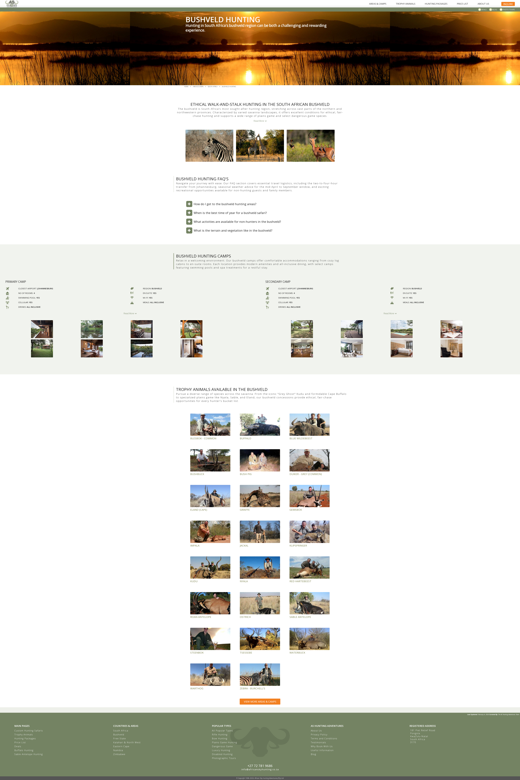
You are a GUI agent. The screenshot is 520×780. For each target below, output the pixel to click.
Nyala (244, 581)
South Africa (212, 86)
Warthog (196, 688)
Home (186, 86)
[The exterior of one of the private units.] (155, 329)
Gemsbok (296, 509)
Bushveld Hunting (229, 86)
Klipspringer (298, 545)
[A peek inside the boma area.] (55, 348)
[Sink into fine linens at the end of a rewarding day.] (415, 348)
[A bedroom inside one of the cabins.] (205, 348)
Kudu (194, 581)
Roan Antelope (200, 617)
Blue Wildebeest (301, 438)
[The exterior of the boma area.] (205, 329)
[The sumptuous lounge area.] (465, 329)
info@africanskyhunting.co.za (260, 769)
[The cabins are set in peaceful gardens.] (105, 329)
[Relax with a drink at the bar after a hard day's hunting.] (315, 348)
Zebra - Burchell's (252, 688)
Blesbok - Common (203, 438)
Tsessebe (246, 652)
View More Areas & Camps (260, 701)
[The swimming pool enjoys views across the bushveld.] (415, 329)
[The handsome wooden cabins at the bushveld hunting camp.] (55, 329)
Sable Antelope (300, 617)
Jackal (244, 545)
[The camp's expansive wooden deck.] (365, 329)
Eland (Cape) (198, 509)
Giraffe (245, 509)
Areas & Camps (198, 86)
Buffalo (245, 438)
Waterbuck (297, 652)
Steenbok (197, 652)
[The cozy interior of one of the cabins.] (105, 348)
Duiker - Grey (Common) (306, 474)
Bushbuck (197, 474)
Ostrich (245, 617)
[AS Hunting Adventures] (12, 4)
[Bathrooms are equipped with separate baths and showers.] (465, 348)
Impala (194, 545)
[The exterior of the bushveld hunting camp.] (315, 329)
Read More (259, 121)
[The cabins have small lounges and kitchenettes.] (155, 348)
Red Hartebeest (300, 581)
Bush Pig (246, 474)
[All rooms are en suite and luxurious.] (365, 348)
